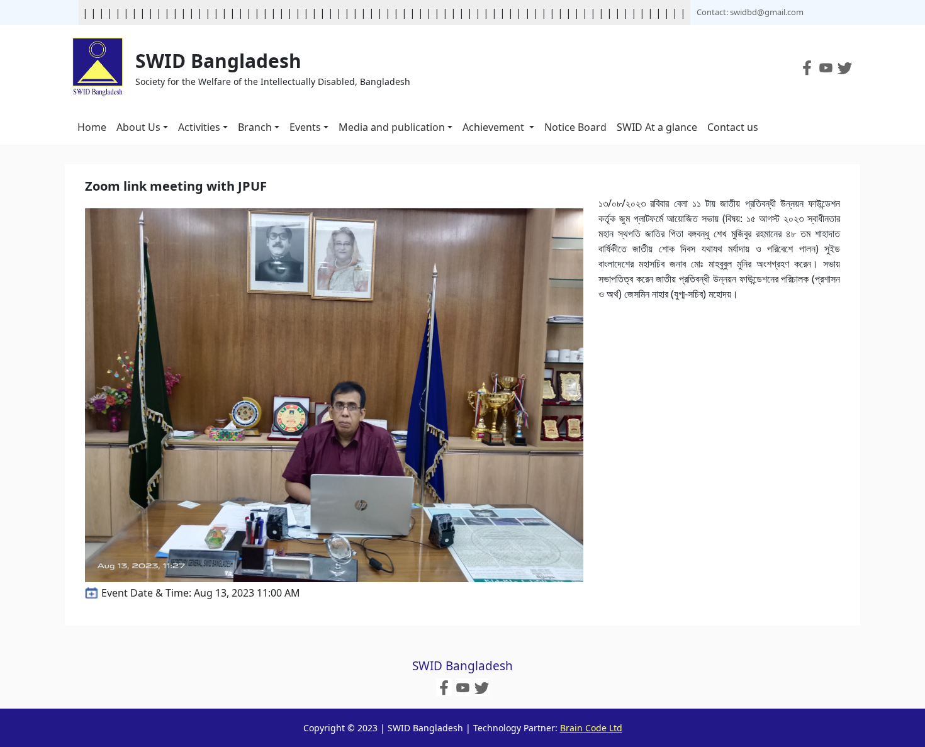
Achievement (494, 127)
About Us (138, 127)
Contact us (732, 127)
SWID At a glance (657, 127)
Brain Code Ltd (591, 728)
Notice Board (575, 127)
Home (91, 127)
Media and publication (392, 127)
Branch (255, 127)
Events (305, 127)
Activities (199, 127)
